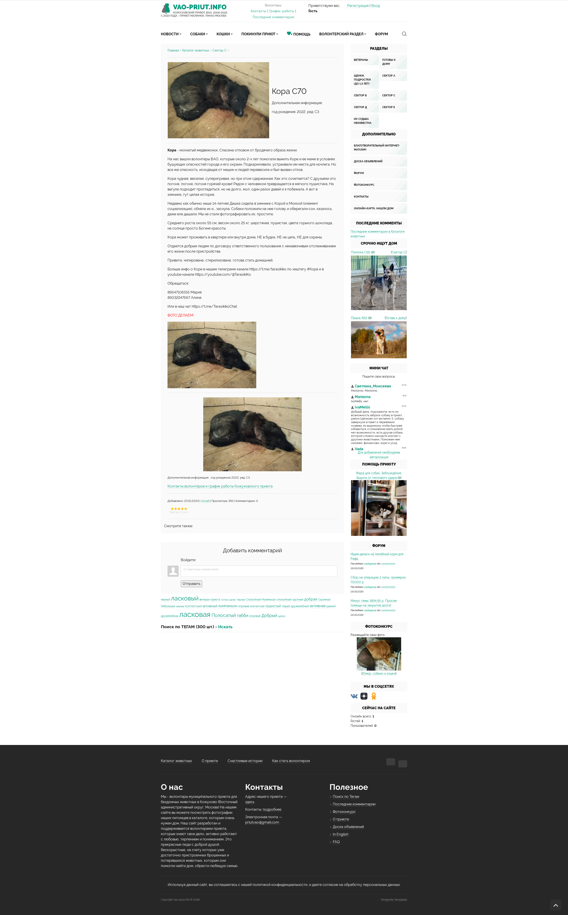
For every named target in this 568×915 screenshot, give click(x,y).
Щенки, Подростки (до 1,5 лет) (362, 79)
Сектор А (388, 75)
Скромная (324, 599)
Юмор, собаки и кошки (379, 673)
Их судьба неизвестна (362, 121)
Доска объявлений (368, 161)
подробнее (272, 809)
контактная (257, 606)
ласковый (185, 598)
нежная (180, 606)
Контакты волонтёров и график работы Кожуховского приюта (220, 486)
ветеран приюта (209, 599)
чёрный (165, 599)
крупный (297, 599)
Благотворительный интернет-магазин (377, 147)
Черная (241, 599)
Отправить (191, 584)
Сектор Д (360, 107)
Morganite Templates (394, 899)
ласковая (195, 614)
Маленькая (269, 599)
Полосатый (223, 615)
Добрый (269, 615)
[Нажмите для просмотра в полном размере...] (212, 355)
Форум (359, 173)
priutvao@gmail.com (262, 822)
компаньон (227, 606)
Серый (286, 606)
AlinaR (205, 501)
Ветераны (361, 59)
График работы (281, 11)
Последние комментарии (273, 17)
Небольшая (168, 606)
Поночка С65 (360, 252)
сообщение (370, 563)
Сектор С (220, 50)
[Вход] (200, 560)
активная (317, 606)
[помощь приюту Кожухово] (379, 508)
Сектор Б (360, 95)
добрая (310, 599)
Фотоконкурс (364, 184)
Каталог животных (195, 50)
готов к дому (228, 599)
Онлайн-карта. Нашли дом (373, 208)
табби (242, 615)
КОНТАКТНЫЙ (193, 606)
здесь (249, 802)
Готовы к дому (389, 61)
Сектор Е (388, 107)
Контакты (258, 11)
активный (210, 606)
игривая (243, 606)
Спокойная (253, 599)
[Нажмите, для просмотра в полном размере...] (218, 100)
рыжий (331, 606)
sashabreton (388, 563)
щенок (281, 616)
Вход (375, 6)
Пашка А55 (359, 318)
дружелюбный (300, 606)
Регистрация (358, 6)
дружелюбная (169, 616)
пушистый (273, 606)
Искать (225, 626)
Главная (173, 50)
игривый (255, 616)
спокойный (284, 599)
